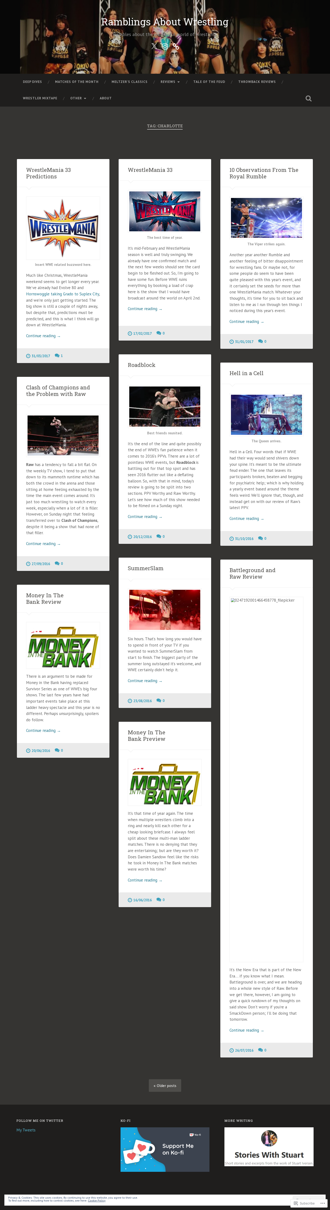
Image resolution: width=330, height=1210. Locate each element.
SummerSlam (146, 568)
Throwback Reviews (257, 82)
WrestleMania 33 (150, 169)
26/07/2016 (244, 1050)
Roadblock (142, 364)
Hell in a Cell (247, 373)
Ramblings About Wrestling (165, 21)
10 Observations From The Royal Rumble (264, 173)
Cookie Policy (97, 1200)
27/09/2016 (41, 563)
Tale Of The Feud (209, 82)
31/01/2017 (244, 341)
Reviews (168, 82)
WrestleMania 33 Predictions (48, 173)
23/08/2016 (142, 701)
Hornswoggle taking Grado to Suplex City (62, 294)
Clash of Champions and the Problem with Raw (58, 390)
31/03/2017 (41, 356)
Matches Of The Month (77, 82)
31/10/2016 (244, 538)
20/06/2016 (41, 750)
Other (76, 98)
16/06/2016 (142, 900)
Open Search (309, 98)
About (106, 98)
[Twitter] (154, 45)
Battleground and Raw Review (253, 573)
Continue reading (43, 336)
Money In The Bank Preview (146, 735)
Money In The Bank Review (45, 598)
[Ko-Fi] (176, 45)
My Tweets (26, 1130)
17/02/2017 (142, 333)
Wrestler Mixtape (40, 98)
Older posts (166, 1085)
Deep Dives (32, 82)
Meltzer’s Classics (130, 82)
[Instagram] (165, 45)
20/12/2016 (142, 536)
